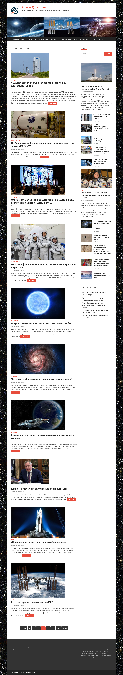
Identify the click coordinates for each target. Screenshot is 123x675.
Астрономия (43, 39)
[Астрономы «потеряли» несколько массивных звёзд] (44, 304)
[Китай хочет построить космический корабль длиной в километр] (44, 416)
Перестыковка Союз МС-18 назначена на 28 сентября (100, 161)
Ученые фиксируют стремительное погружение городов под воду (102, 274)
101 (58, 628)
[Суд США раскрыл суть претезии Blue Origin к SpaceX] (86, 121)
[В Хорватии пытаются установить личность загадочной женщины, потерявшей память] (86, 266)
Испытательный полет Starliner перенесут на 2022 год (101, 139)
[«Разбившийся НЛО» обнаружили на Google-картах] (86, 241)
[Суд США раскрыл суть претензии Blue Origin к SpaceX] (96, 82)
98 (48, 628)
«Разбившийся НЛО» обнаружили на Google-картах (101, 237)
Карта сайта (102, 39)
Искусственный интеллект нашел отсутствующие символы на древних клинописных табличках (102, 249)
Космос (54, 39)
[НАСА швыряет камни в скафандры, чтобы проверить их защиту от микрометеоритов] (86, 153)
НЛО (93, 39)
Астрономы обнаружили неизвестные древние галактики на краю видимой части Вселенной (102, 225)
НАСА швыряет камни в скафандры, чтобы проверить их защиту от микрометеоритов (101, 150)
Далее (65, 628)
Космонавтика (65, 39)
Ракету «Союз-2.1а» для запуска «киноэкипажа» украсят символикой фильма (93, 305)
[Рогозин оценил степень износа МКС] (44, 581)
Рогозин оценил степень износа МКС (32, 602)
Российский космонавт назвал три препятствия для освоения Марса (95, 195)
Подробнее (52, 103)
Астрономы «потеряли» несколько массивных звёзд (41, 323)
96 (38, 628)
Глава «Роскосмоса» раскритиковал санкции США (39, 488)
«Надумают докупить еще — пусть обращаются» (38, 542)
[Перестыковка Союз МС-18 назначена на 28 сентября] (86, 166)
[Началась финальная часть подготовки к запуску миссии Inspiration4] (44, 242)
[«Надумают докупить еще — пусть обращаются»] (44, 523)
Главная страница (19, 39)
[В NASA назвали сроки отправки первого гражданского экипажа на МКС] (86, 131)
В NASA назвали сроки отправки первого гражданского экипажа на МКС (101, 127)
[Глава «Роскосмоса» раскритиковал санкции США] (44, 472)
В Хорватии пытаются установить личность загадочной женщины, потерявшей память (101, 262)
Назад (23, 628)
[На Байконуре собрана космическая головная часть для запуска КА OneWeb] (44, 125)
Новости (32, 39)
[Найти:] (96, 54)
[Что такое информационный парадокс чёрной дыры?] (44, 360)
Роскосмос (84, 39)
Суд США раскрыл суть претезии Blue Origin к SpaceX (101, 116)
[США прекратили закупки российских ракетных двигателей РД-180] (44, 66)
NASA (75, 39)
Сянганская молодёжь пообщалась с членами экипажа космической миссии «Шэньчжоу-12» (42, 201)
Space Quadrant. (35, 7)
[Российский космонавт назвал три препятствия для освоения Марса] (96, 189)
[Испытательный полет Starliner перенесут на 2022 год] (86, 143)
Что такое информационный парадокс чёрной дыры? (41, 379)
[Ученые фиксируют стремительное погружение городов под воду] (86, 278)
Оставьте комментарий (17, 89)
